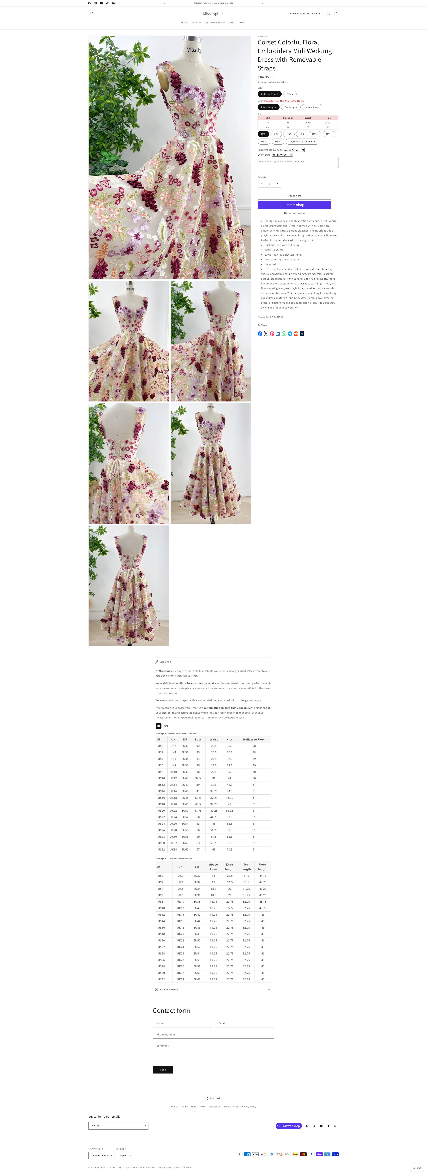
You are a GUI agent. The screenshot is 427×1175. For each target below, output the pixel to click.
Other (290, 93)
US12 (329, 134)
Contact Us (214, 1106)
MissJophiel (100, 1167)
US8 (302, 134)
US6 (289, 134)
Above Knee (312, 107)
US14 (264, 141)
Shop (193, 1106)
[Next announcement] (262, 3)
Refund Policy (231, 1106)
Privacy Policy (248, 1106)
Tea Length (291, 107)
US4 (276, 134)
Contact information (183, 1167)
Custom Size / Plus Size (302, 141)
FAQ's (202, 1106)
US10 (315, 134)
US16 (278, 141)
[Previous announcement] (164, 3)
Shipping (262, 82)
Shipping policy (164, 1167)
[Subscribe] (144, 1126)
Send (163, 1069)
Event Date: (264, 154)
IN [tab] (158, 725)
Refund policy (115, 1167)
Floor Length (268, 107)
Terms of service (147, 1167)
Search (174, 1106)
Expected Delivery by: (270, 150)
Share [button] (264, 325)
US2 (263, 134)
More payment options (294, 213)
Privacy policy (131, 1167)
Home (184, 1106)
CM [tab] (166, 725)
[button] (92, 13)
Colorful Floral (269, 93)
